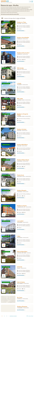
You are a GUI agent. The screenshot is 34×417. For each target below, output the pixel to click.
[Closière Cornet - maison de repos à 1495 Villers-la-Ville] (8, 180)
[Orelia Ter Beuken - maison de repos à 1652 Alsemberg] (8, 287)
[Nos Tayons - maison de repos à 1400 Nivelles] (8, 299)
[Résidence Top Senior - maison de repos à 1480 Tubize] (8, 134)
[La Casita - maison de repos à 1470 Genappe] (8, 88)
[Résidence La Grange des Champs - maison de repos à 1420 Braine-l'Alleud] (8, 119)
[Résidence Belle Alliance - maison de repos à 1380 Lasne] (8, 149)
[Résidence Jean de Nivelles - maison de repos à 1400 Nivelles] (8, 42)
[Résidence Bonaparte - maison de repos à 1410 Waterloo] (8, 195)
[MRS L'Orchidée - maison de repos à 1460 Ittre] (8, 73)
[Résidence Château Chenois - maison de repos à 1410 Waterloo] (8, 164)
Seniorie (5, 1)
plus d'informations (20, 30)
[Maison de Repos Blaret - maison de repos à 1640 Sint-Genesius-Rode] (8, 256)
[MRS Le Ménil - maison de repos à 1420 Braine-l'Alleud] (8, 103)
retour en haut (30, 315)
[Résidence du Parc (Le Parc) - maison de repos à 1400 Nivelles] (8, 57)
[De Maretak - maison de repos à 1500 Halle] (8, 271)
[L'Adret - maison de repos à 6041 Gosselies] (8, 241)
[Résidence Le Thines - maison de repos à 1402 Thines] (8, 27)
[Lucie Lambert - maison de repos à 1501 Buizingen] (8, 226)
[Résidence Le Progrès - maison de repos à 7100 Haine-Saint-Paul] (8, 210)
